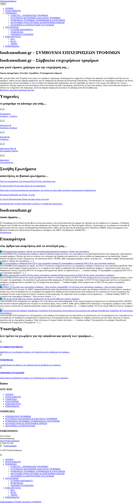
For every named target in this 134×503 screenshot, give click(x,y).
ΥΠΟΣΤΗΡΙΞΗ (12, 27)
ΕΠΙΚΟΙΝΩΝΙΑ (12, 46)
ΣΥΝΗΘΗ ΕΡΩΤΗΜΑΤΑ (21, 30)
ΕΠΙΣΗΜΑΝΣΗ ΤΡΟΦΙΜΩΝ (18, 416)
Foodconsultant (9, 446)
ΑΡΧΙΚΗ (9, 8)
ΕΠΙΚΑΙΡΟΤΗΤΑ (13, 37)
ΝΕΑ (12, 39)
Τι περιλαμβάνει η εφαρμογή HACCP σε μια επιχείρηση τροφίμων (87, 263)
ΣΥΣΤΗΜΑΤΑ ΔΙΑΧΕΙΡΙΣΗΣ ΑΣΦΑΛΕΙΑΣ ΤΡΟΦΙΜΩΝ (35, 18)
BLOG (13, 41)
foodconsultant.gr (7, 502)
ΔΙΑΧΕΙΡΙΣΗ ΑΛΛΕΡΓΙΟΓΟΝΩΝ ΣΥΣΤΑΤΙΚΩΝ (32, 25)
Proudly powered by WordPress (28, 502)
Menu (3, 4)
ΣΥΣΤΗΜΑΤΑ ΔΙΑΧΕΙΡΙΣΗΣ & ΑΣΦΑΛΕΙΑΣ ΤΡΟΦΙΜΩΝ (31, 419)
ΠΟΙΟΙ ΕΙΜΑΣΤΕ (13, 11)
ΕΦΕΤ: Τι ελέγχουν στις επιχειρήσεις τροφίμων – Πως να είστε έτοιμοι (92, 287)
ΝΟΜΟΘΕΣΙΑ (16, 32)
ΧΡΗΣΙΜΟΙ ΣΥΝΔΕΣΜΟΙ (21, 34)
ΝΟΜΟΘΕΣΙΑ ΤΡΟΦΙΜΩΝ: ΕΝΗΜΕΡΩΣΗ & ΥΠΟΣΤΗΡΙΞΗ (37, 20)
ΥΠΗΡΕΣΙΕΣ (11, 13)
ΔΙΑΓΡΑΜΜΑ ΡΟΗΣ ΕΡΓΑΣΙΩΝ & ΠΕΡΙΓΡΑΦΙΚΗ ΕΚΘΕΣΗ (37, 22)
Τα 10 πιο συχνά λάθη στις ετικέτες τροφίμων (61, 299)
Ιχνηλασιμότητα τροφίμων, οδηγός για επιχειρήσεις (67, 251)
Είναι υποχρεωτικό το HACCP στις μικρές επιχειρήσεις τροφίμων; (87, 275)
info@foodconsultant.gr (10, 441)
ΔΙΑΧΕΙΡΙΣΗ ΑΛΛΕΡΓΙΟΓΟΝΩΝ (20, 426)
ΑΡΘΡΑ (13, 44)
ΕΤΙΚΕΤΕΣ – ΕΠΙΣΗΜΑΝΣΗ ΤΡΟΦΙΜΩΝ (29, 15)
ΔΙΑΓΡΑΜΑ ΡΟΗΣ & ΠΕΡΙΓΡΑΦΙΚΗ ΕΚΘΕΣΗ (26, 423)
